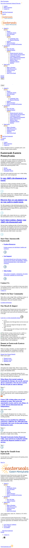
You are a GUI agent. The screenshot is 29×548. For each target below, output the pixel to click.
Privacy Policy (7, 526)
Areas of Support (11, 50)
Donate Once (4, 354)
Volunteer (9, 71)
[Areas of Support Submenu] (9, 52)
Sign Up (3, 462)
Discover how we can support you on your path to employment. (14, 201)
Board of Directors (14, 40)
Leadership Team (14, 38)
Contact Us (6, 9)
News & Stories (11, 34)
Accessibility (7, 527)
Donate (5, 168)
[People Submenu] (9, 37)
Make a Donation (11, 67)
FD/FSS (12, 63)
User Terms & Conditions (10, 524)
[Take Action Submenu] (6, 66)
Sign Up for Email (11, 73)
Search (4, 14)
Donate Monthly (11, 354)
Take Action (7, 64)
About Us (6, 28)
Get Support (7, 45)
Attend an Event (11, 70)
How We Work (10, 48)
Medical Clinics (14, 60)
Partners (9, 41)
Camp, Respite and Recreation (17, 54)
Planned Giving (7, 358)
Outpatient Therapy (14, 61)
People (8, 35)
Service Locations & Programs (14, 44)
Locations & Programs (6, 302)
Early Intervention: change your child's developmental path (13, 221)
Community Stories (11, 32)
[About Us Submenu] (6, 30)
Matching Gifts (7, 361)
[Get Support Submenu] (6, 47)
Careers (5, 6)
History (8, 31)
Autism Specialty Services (16, 53)
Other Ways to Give (12, 69)
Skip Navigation (5, 1)
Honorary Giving (8, 359)
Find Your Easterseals (7, 12)
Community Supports (15, 56)
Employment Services (15, 58)
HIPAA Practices (8, 7)
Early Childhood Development (17, 57)
